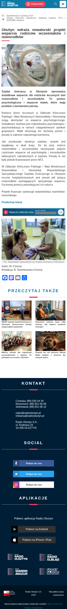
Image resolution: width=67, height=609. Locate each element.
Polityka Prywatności (33, 608)
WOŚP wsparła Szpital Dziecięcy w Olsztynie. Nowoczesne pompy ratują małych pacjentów (17, 324)
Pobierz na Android (37, 529)
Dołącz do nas (34, 463)
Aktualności (31, 18)
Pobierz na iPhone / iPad (36, 539)
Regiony (20, 20)
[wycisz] (61, 212)
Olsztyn (10, 18)
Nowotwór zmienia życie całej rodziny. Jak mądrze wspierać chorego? (50, 324)
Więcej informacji (55, 604)
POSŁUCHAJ (37, 4)
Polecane (19, 18)
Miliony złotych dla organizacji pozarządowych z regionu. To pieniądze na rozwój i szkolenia (17, 354)
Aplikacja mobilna (47, 18)
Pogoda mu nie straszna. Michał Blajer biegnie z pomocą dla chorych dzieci (50, 354)
